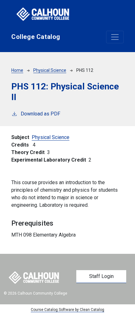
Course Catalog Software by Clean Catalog (67, 309)
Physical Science (49, 70)
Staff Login (101, 276)
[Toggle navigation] (115, 37)
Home (17, 70)
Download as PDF (40, 114)
